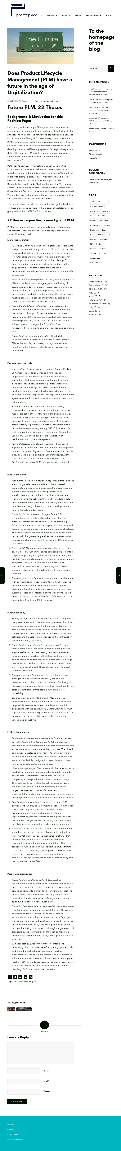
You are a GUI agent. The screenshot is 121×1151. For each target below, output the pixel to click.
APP (98, 202)
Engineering (94, 230)
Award (104, 202)
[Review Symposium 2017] (28, 1009)
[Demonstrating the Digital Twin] (11, 1009)
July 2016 (94, 307)
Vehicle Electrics (96, 263)
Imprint (10, 1124)
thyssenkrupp (95, 258)
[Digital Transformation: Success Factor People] (20, 1009)
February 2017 (96, 300)
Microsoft (93, 239)
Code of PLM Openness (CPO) (38, 742)
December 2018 (97, 281)
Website (47, 1091)
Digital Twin (107, 225)
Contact (10, 1129)
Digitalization (95, 225)
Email (46, 1081)
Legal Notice (12, 1134)
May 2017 (94, 292)
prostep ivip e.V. (51, 101)
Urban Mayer (94, 180)
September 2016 (97, 303)
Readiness (102, 249)
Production (100, 244)
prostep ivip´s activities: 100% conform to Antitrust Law (100, 121)
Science (93, 253)
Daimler (93, 221)
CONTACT (106, 211)
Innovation (18, 981)
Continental (94, 216)
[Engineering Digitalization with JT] (118, 575)
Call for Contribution (98, 207)
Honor (92, 235)
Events (37, 101)
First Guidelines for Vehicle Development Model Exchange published (100, 92)
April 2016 (94, 314)
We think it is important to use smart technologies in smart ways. (100, 110)
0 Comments (25, 101)
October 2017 (96, 289)
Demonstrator (104, 221)
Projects (33, 981)
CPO (103, 216)
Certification (94, 211)
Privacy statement (14, 1139)
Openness (94, 154)
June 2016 (94, 311)
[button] (10, 977)
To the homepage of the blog (102, 40)
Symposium (103, 253)
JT (109, 235)
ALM (92, 202)
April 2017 (94, 296)
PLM (26, 981)
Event (104, 230)
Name (46, 1071)
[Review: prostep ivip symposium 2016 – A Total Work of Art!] (2, 575)
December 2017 (97, 285)
